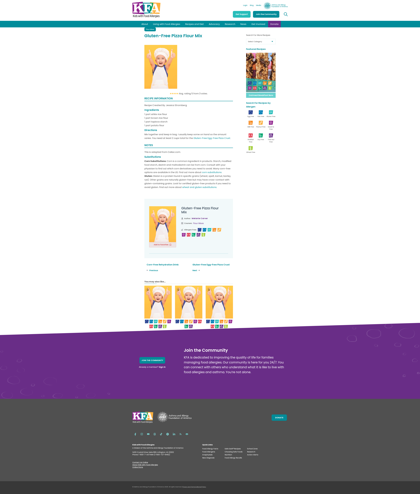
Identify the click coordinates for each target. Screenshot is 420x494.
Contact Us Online (140, 463)
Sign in (162, 367)
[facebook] (135, 434)
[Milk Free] (214, 230)
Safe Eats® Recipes (233, 449)
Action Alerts (252, 455)
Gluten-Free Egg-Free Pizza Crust (211, 138)
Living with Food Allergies (166, 24)
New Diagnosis (208, 458)
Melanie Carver (200, 218)
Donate (274, 24)
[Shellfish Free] (189, 235)
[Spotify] (168, 434)
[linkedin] (174, 434)
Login (245, 6)
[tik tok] (161, 434)
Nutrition (228, 455)
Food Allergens (208, 452)
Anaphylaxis (207, 455)
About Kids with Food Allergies (145, 465)
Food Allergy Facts (210, 449)
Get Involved (258, 24)
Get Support (242, 14)
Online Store (137, 467)
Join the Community (266, 14)
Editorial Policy (201, 487)
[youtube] (148, 434)
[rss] (180, 434)
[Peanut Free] (219, 230)
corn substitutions (212, 172)
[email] (187, 434)
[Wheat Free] (203, 235)
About (144, 24)
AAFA (285, 3)
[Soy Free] (194, 235)
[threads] (155, 434)
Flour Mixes (150, 29)
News (243, 24)
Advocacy (214, 24)
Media (258, 6)
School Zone (252, 449)
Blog (252, 6)
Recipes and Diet (194, 24)
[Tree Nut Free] (198, 235)
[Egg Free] (200, 230)
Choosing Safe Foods (233, 452)
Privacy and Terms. (189, 487)
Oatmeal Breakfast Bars (261, 95)
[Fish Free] (204, 230)
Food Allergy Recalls (233, 458)
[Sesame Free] (184, 235)
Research (230, 24)
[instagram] (142, 434)
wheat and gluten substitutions (199, 187)
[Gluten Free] (209, 230)
